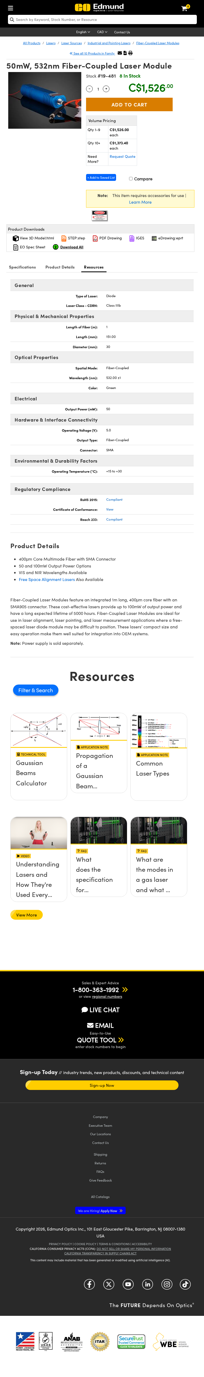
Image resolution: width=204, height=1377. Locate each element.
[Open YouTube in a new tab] (128, 1286)
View (109, 509)
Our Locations (100, 1134)
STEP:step (76, 237)
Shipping (100, 1154)
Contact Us (122, 32)
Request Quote (122, 156)
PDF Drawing (110, 237)
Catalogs (100, 1196)
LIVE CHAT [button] (105, 1009)
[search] (102, 19)
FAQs (100, 1171)
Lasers (51, 43)
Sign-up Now (102, 1085)
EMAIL (104, 1025)
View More (26, 915)
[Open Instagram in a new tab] (167, 1286)
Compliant (114, 499)
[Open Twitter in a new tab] (109, 1286)
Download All (71, 246)
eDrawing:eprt (170, 237)
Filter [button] (25, 690)
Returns (100, 1163)
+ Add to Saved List (101, 177)
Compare (142, 178)
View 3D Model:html (36, 237)
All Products (31, 43)
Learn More (140, 202)
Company (100, 1116)
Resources (94, 267)
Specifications (22, 267)
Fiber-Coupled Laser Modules (157, 43)
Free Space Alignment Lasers (47, 579)
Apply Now (98, 1210)
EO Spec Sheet (32, 246)
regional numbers (107, 996)
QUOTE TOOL (96, 1039)
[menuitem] (12, 7)
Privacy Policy (60, 1244)
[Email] (120, 53)
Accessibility (142, 1244)
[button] (125, 53)
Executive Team (100, 1125)
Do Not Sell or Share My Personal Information (134, 1249)
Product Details (60, 267)
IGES (139, 237)
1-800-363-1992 (96, 989)
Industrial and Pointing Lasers (109, 43)
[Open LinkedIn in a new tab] (147, 1286)
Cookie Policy (85, 1244)
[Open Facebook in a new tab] (89, 1286)
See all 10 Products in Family (94, 53)
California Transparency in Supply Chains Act (100, 1253)
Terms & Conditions (114, 1244)
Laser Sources (71, 43)
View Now (39, 764)
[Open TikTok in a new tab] (185, 1286)
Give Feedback (100, 1180)
